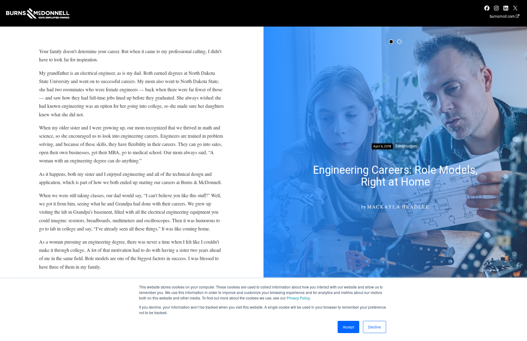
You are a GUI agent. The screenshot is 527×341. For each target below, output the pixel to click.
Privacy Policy (298, 297)
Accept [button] (348, 326)
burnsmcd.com (503, 16)
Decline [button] (374, 326)
